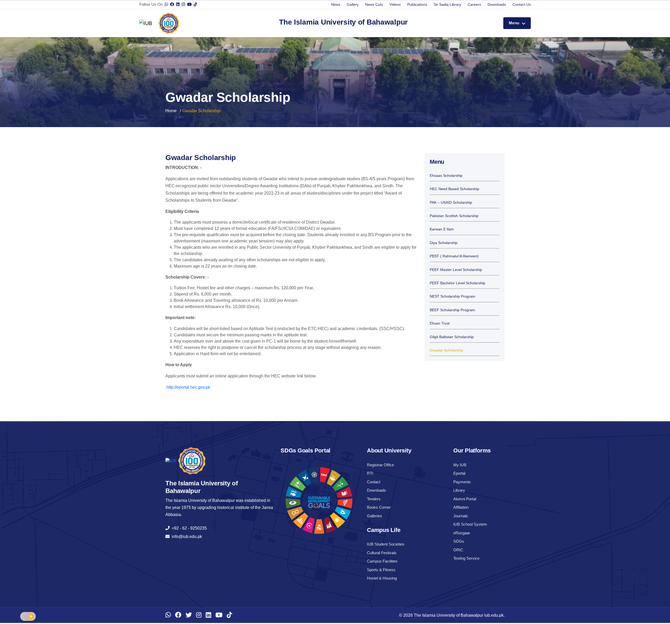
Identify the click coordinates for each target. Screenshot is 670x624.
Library (459, 490)
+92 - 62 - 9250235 (188, 528)
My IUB (459, 465)
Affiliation (460, 507)
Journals (460, 516)
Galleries (374, 516)
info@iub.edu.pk (186, 536)
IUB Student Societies (385, 544)
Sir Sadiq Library (447, 4)
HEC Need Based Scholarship (454, 189)
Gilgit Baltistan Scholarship (452, 337)
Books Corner (379, 507)
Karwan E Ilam (442, 229)
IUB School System (470, 524)
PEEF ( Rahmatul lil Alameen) (454, 256)
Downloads (497, 4)
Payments (462, 482)
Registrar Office (380, 465)
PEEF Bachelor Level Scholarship (457, 283)
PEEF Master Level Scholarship (456, 270)
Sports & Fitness (381, 570)
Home (171, 111)
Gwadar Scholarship (446, 350)
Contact (373, 482)
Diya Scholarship (443, 243)
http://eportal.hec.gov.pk (187, 387)
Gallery (353, 4)
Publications (417, 4)
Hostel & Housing (382, 578)
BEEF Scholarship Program (452, 310)
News (335, 4)
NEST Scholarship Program (452, 296)
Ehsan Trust (440, 323)
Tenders (374, 499)
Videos (395, 4)
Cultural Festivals (382, 553)
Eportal (459, 473)
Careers (474, 4)
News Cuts (374, 4)
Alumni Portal (464, 499)
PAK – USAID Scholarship (451, 203)
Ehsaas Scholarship (446, 176)
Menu (515, 23)
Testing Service (466, 558)
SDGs (458, 541)
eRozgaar (461, 533)
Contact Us (521, 4)
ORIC (458, 550)
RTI (370, 473)
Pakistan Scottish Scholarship (454, 216)
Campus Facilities (382, 561)
